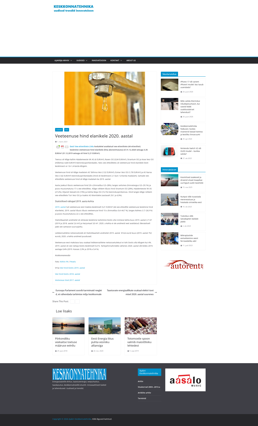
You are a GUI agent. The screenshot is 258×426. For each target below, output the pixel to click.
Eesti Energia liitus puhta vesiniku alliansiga (102, 342)
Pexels (73, 261)
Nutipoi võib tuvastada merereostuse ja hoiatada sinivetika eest (191, 199)
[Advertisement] (129, 36)
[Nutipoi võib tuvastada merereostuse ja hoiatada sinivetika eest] (169, 202)
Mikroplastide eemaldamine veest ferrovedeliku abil (189, 238)
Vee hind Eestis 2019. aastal (72, 268)
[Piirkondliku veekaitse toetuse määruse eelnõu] (68, 319)
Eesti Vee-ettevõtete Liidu (82, 146)
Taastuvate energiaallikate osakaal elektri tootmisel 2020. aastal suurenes (130, 292)
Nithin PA (64, 261)
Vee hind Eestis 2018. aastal (67, 274)
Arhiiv (140, 381)
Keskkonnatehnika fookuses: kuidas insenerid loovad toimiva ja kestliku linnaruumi (191, 130)
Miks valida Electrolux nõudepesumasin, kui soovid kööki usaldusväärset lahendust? (190, 107)
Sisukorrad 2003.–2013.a (149, 387)
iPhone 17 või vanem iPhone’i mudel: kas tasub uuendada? (191, 84)
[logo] (79, 370)
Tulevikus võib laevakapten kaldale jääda (189, 219)
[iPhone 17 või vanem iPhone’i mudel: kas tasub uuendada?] (169, 87)
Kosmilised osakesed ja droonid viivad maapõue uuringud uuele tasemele (191, 180)
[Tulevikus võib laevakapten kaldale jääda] (169, 222)
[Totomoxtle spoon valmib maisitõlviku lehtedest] (141, 319)
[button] (70, 60)
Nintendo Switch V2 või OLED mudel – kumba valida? (190, 151)
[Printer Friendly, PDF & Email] (62, 146)
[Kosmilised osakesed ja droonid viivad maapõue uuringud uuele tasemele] (169, 183)
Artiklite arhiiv (144, 392)
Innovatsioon (99, 60)
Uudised (80, 60)
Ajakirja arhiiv (62, 60)
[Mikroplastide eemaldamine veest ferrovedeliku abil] (169, 241)
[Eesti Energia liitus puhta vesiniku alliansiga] (105, 319)
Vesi (66, 130)
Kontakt (114, 60)
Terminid (142, 398)
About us (131, 60)
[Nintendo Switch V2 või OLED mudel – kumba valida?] (169, 154)
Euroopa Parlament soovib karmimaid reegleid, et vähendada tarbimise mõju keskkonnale (79, 292)
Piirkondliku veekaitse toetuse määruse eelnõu (66, 342)
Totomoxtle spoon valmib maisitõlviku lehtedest (139, 342)
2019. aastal (60, 207)
